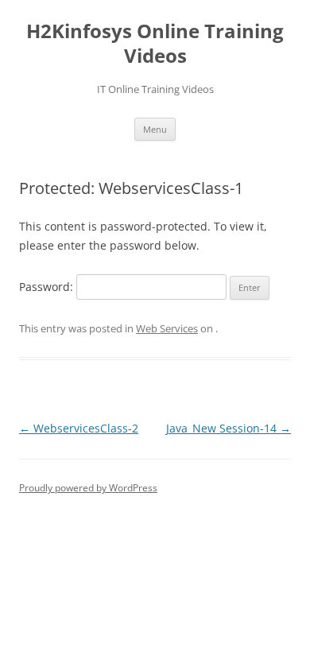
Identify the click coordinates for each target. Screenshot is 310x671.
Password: (47, 286)
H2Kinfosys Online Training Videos (155, 43)
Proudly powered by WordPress (88, 488)
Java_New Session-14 (228, 428)
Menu (155, 129)
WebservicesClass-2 (78, 428)
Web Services (167, 328)
